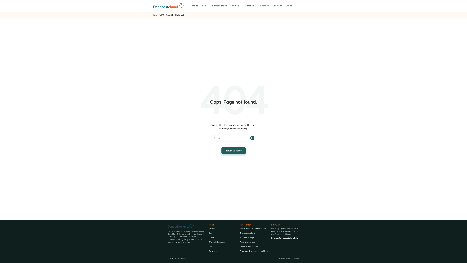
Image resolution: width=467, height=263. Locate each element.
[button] (252, 138)
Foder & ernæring (247, 242)
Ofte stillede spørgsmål (218, 242)
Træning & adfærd (247, 233)
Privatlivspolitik (284, 258)
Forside (212, 228)
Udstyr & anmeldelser (249, 246)
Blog (210, 233)
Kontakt (296, 258)
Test (210, 246)
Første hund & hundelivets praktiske (254, 228)
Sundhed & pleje (247, 237)
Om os (211, 237)
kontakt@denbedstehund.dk (284, 238)
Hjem (155, 15)
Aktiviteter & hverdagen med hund (254, 251)
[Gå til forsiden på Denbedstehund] (183, 226)
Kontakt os (213, 251)
